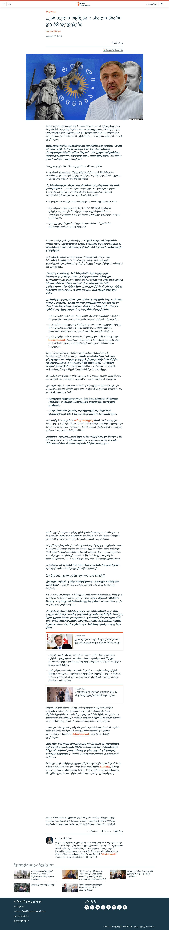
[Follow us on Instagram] (108, 907)
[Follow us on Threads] (114, 907)
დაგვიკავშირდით (21, 920)
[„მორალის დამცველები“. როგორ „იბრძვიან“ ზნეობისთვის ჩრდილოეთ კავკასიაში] (22, 874)
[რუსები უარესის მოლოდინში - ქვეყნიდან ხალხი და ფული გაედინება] (118, 874)
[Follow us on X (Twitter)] (92, 907)
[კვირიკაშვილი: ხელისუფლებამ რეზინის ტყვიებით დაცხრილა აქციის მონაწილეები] (60, 641)
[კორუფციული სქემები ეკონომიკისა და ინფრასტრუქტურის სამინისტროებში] (60, 694)
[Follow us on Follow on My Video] (103, 907)
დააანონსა (105, 766)
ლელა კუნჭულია (53, 31)
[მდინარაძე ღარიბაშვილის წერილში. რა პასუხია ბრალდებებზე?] (70, 887)
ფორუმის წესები (21, 916)
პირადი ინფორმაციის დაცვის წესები (30, 911)
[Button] (117, 43)
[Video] (161, 4)
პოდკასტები (151, 4)
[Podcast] (125, 907)
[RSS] (119, 907)
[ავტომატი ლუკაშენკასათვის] (22, 887)
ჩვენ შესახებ (19, 906)
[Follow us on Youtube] (97, 907)
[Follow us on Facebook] (86, 907)
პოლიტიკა (51, 11)
